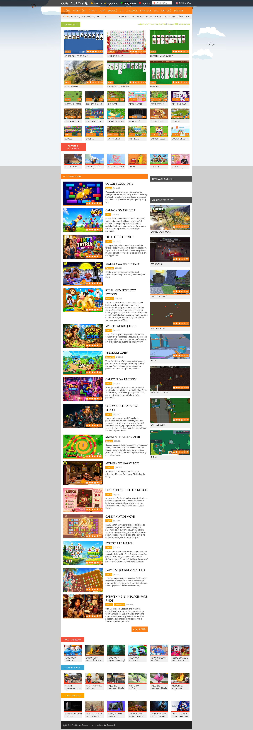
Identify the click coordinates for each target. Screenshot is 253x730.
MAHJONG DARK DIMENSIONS (179, 105)
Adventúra (109, 268)
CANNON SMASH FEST (120, 210)
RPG (156, 10)
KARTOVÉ (166, 10)
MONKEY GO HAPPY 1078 (122, 264)
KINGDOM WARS (116, 353)
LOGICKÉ (112, 10)
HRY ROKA (101, 16)
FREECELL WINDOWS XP (161, 56)
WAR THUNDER (72, 86)
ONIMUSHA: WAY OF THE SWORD (158, 715)
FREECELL (154, 86)
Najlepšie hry (113, 3)
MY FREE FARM (114, 138)
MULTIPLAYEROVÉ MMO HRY (176, 16)
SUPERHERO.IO (158, 328)
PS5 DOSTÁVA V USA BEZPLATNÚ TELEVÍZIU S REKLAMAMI (180, 717)
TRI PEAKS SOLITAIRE (134, 140)
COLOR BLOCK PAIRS (119, 183)
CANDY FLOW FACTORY (121, 379)
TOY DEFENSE (157, 104)
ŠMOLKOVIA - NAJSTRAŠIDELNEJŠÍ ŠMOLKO (117, 660)
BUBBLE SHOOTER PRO (93, 140)
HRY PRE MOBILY (153, 16)
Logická (109, 188)
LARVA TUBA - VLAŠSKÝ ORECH (93, 659)
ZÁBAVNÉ (178, 10)
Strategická (110, 357)
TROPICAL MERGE (116, 121)
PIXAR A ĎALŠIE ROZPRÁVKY (93, 168)
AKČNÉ (66, 10)
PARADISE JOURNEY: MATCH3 (125, 570)
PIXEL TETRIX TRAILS (119, 237)
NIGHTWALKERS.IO (159, 393)
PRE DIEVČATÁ (88, 16)
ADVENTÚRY (79, 10)
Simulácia (109, 299)
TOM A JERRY (71, 166)
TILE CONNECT (157, 121)
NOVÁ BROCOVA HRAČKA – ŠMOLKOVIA (158, 660)
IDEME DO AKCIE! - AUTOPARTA (180, 659)
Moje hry (146, 3)
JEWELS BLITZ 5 (93, 121)
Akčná (108, 215)
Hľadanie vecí (119, 605)
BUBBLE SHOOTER (69, 140)
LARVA (132, 166)
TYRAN (154, 457)
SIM (121, 10)
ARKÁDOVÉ (131, 10)
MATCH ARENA (136, 104)
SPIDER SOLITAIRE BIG (118, 86)
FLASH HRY (124, 16)
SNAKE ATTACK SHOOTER (122, 437)
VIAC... (64, 13)
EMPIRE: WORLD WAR (160, 232)
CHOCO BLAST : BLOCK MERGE (126, 490)
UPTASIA (176, 121)
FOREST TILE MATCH (119, 543)
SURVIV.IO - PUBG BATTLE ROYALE (73, 105)
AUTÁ (102, 10)
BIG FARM (112, 104)
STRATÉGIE (145, 10)
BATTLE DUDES (158, 425)
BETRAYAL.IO (157, 264)
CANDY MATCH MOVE (120, 516)
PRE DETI (75, 16)
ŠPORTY (93, 10)
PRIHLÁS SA (185, 3)
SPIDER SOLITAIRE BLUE (76, 56)
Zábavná (109, 441)
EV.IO (153, 361)
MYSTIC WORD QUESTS (121, 326)
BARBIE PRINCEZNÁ (177, 168)
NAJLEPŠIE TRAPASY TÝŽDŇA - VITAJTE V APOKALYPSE (158, 689)
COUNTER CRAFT (159, 296)
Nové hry (98, 3)
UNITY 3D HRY (137, 16)
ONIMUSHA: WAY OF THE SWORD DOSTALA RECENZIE (94, 717)
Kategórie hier (130, 3)
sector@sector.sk (108, 725)
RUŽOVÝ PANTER (116, 166)
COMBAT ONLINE (94, 104)
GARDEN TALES (157, 138)
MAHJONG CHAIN (115, 56)
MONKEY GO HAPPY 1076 (122, 463)
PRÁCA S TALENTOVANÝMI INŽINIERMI (73, 688)
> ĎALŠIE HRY (139, 629)
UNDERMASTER (72, 121)
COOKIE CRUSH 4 (180, 138)
